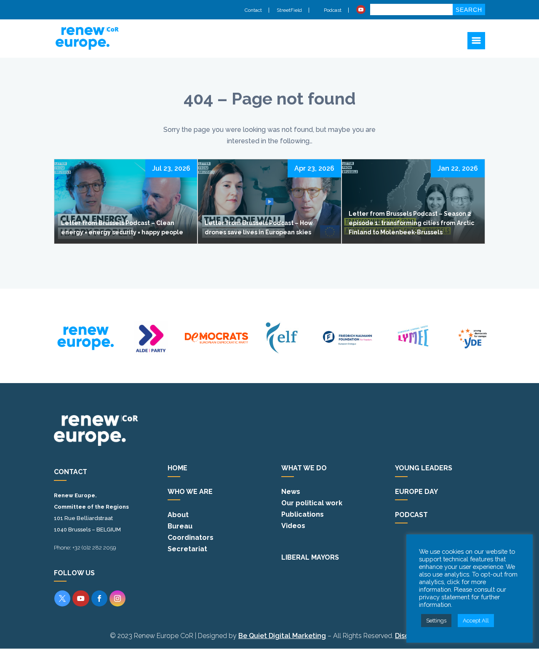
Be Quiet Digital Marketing (282, 636)
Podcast (332, 10)
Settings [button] (436, 620)
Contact (253, 10)
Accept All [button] (476, 620)
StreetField (289, 10)
